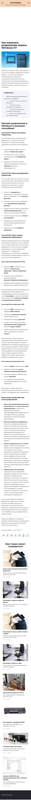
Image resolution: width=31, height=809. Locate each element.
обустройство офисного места (13, 692)
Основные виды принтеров (12, 746)
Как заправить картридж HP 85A (14, 722)
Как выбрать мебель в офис (12, 663)
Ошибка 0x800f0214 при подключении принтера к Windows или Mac (15, 778)
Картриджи (15, 3)
